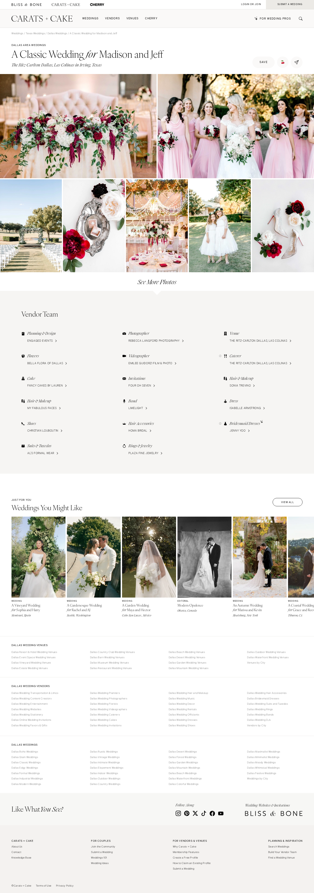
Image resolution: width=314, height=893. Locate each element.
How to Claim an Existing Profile (192, 863)
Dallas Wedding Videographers (108, 709)
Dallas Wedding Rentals (183, 709)
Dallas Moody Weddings (261, 762)
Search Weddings (278, 846)
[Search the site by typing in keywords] (299, 18)
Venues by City (256, 662)
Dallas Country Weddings (105, 784)
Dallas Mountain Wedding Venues (188, 668)
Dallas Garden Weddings (183, 762)
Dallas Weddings (57, 33)
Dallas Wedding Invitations (105, 725)
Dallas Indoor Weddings (104, 773)
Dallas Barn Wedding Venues (107, 657)
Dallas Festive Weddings (261, 773)
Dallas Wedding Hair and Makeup (188, 693)
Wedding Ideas (99, 863)
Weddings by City (257, 778)
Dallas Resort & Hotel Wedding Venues (34, 652)
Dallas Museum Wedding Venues (109, 662)
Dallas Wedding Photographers (108, 698)
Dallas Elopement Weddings (106, 767)
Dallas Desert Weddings (183, 751)
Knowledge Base (21, 857)
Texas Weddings (35, 33)
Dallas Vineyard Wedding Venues (31, 662)
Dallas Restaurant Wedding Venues (111, 668)
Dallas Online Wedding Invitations (31, 719)
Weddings (90, 18)
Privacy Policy (65, 885)
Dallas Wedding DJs (259, 719)
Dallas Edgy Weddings (24, 767)
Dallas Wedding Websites (26, 709)
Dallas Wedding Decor (182, 703)
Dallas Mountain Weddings (184, 767)
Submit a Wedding (102, 852)
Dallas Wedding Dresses (183, 719)
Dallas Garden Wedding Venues (187, 662)
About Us (16, 846)
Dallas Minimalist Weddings (263, 757)
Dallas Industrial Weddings (27, 778)
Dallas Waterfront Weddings (185, 778)
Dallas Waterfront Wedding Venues (267, 657)
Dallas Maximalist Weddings (263, 751)
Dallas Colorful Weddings (184, 784)
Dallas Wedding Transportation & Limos (34, 693)
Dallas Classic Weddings (26, 762)
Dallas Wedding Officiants (184, 714)
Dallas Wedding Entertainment (29, 703)
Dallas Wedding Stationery (27, 714)
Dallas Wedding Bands (260, 714)
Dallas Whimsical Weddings (263, 767)
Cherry (151, 18)
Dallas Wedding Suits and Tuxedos (267, 703)
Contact (16, 852)
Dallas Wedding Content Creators (31, 698)
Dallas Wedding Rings (260, 709)
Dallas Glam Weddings (24, 757)
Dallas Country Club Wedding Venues (112, 652)
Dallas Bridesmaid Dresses (263, 698)
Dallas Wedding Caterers (105, 714)
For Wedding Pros (275, 18)
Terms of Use (43, 885)
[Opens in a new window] (26, 4)
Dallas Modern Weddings (26, 784)
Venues (132, 18)
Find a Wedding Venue (281, 857)
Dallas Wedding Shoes (182, 725)
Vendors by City (256, 725)
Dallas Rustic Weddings (104, 751)
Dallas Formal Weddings (25, 773)
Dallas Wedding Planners (105, 693)
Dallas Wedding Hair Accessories (267, 693)
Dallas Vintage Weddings (105, 757)
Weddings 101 (99, 857)
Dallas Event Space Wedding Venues (33, 657)
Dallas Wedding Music (182, 698)
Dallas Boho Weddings (24, 751)
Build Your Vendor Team (282, 852)
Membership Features (186, 852)
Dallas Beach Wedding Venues (187, 652)
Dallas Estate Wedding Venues (29, 668)
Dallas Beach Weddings (183, 773)
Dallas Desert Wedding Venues (187, 657)
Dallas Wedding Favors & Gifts (29, 725)
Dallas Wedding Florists (104, 703)
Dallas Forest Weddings (183, 757)
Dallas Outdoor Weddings (105, 778)
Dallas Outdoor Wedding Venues (266, 652)
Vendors (112, 18)
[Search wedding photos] (97, 4)
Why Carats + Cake (185, 846)
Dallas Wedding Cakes (103, 719)
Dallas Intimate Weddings (105, 762)
